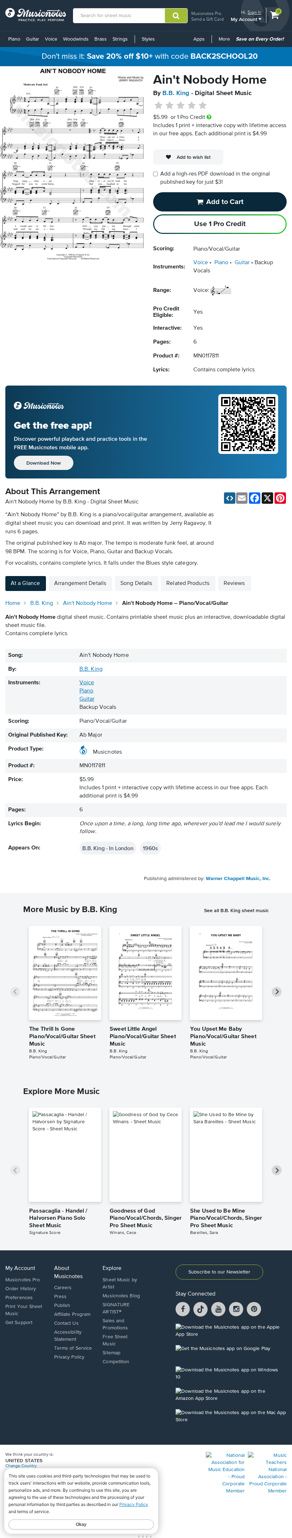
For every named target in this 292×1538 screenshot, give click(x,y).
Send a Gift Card (207, 19)
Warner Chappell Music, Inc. (238, 878)
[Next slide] (277, 992)
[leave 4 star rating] (191, 105)
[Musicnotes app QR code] (248, 432)
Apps (199, 39)
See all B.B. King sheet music (236, 910)
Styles (148, 39)
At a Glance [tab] (25, 583)
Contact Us (66, 1323)
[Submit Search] (176, 16)
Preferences (19, 1297)
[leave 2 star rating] (169, 105)
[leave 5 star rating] (202, 105)
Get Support (18, 1322)
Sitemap (111, 1352)
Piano (14, 39)
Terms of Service (73, 1348)
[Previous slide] (15, 992)
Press (60, 1296)
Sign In (254, 12)
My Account (245, 19)
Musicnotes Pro (206, 13)
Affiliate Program (72, 1314)
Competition (116, 1361)
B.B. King (175, 93)
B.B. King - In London (108, 848)
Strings (120, 39)
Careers (63, 1287)
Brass (100, 39)
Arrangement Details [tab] (80, 583)
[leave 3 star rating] (180, 105)
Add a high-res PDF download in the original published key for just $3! (215, 178)
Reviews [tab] (234, 583)
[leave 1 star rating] (158, 105)
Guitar (32, 39)
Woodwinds (76, 39)
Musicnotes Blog (121, 1295)
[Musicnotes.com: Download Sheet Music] (35, 14)
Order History (20, 1288)
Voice (51, 39)
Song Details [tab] (136, 583)
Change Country (21, 1466)
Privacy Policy (69, 1357)
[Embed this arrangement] (229, 498)
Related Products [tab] (187, 583)
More (225, 41)
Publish (62, 1305)
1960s (150, 848)
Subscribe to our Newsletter (219, 1272)
